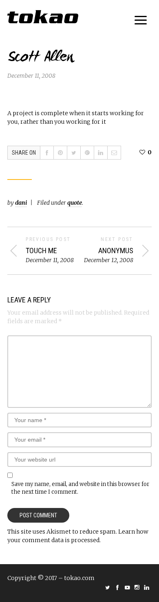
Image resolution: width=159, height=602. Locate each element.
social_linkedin (147, 587)
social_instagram (137, 587)
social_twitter (108, 587)
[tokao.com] (42, 17)
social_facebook (117, 587)
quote (74, 202)
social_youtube (127, 587)
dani (21, 202)
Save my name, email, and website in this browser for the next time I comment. (80, 488)
